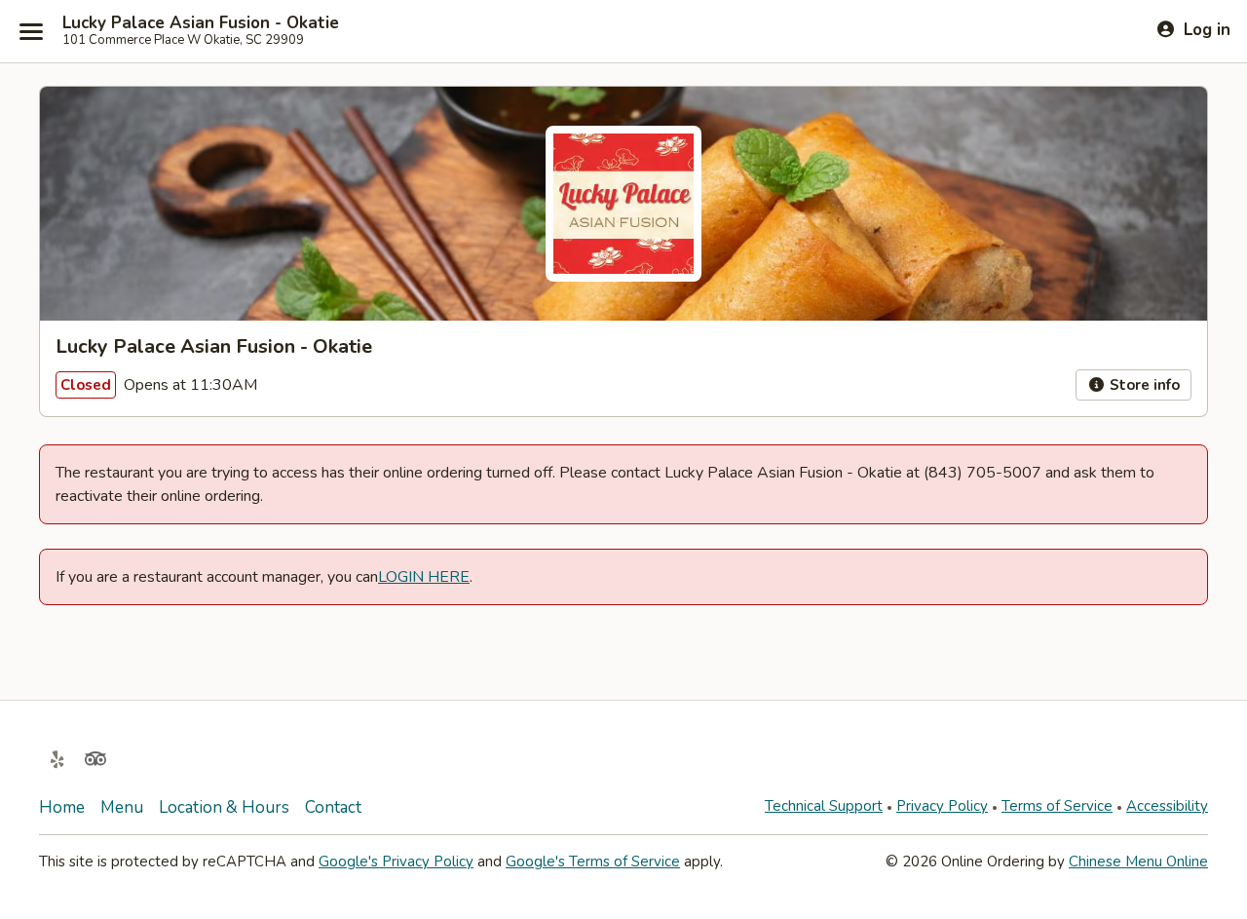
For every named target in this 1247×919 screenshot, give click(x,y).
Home (62, 807)
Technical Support (824, 806)
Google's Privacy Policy (396, 861)
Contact (333, 807)
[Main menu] (31, 31)
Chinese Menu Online (1138, 861)
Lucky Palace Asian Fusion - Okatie (200, 23)
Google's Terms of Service (593, 861)
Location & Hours (224, 807)
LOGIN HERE (424, 577)
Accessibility (1167, 806)
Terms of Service (1057, 806)
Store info (1143, 385)
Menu (121, 807)
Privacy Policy (942, 806)
